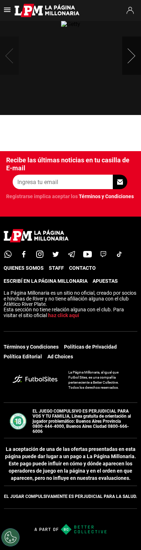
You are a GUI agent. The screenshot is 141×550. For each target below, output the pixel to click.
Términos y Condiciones (106, 196)
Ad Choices (60, 356)
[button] (131, 56)
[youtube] (87, 254)
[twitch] (103, 254)
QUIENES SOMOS (24, 268)
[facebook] (24, 254)
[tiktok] (119, 254)
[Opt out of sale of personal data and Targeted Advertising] (10, 537)
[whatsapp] (8, 254)
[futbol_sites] (35, 379)
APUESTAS (105, 281)
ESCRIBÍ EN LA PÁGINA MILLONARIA (45, 281)
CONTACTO (82, 268)
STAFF (56, 268)
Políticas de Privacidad (90, 347)
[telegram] (71, 254)
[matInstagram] (39, 254)
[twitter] (55, 254)
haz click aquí (63, 315)
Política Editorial (23, 356)
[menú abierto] (7, 12)
